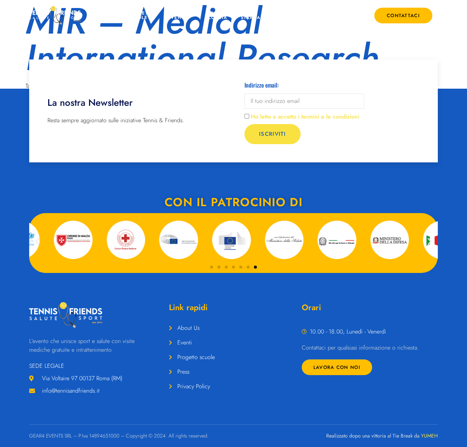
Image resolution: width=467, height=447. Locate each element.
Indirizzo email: (261, 85)
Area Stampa (251, 15)
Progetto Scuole (140, 15)
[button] (37, 241)
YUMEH (429, 435)
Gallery (285, 15)
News (354, 15)
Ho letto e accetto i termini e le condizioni (305, 116)
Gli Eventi (176, 15)
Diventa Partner (321, 15)
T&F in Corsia (218, 15)
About (106, 15)
